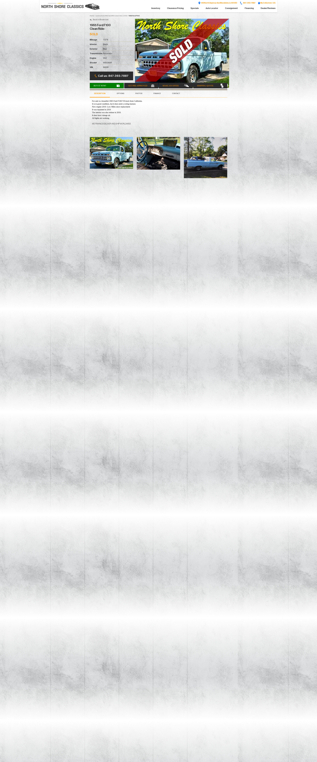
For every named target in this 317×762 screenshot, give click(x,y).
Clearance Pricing (175, 8)
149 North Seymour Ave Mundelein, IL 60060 (219, 3)
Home (92, 15)
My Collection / (268, 3)
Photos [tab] (138, 93)
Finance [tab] (157, 93)
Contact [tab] (176, 93)
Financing (249, 8)
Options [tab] (120, 93)
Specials (195, 8)
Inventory (155, 8)
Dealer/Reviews (268, 8)
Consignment (231, 8)
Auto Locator (212, 8)
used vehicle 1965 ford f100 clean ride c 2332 (111, 15)
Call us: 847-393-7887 (113, 76)
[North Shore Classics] (70, 6)
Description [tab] (100, 93)
